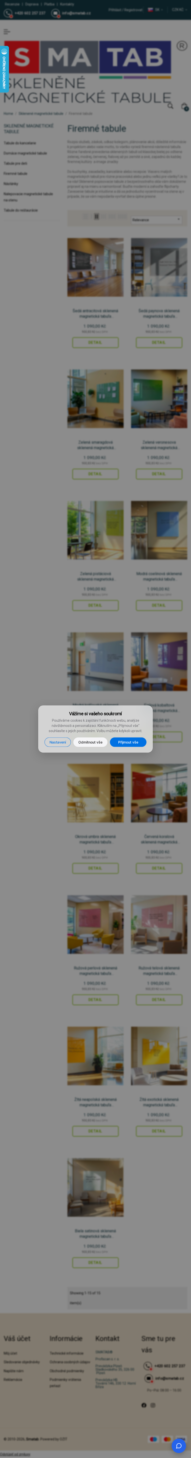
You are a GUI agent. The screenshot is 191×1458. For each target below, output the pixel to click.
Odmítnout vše (90, 742)
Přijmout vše (128, 742)
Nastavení (57, 742)
